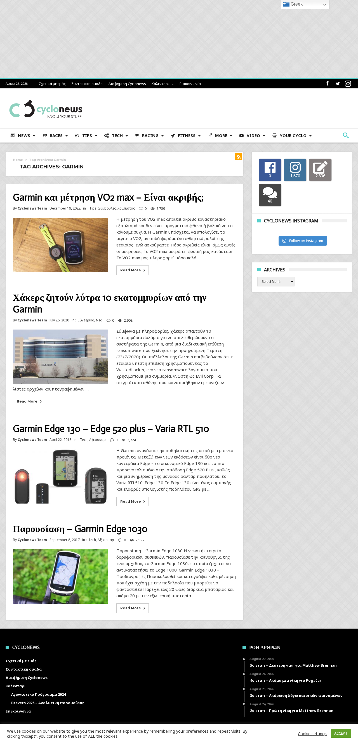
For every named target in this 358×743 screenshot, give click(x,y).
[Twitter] (337, 83)
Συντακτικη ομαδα (87, 83)
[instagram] (347, 83)
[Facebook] (327, 83)
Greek (296, 4)
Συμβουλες (107, 208)
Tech (84, 439)
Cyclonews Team (32, 208)
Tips (92, 208)
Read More (130, 270)
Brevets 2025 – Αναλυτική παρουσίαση (47, 702)
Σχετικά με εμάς (52, 83)
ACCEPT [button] (341, 733)
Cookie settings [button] (312, 733)
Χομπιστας (126, 208)
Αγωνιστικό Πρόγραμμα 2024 (38, 694)
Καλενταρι (160, 83)
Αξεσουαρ (97, 439)
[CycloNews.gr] (46, 96)
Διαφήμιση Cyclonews (127, 83)
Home (18, 160)
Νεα (99, 320)
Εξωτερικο (86, 320)
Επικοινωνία (190, 83)
